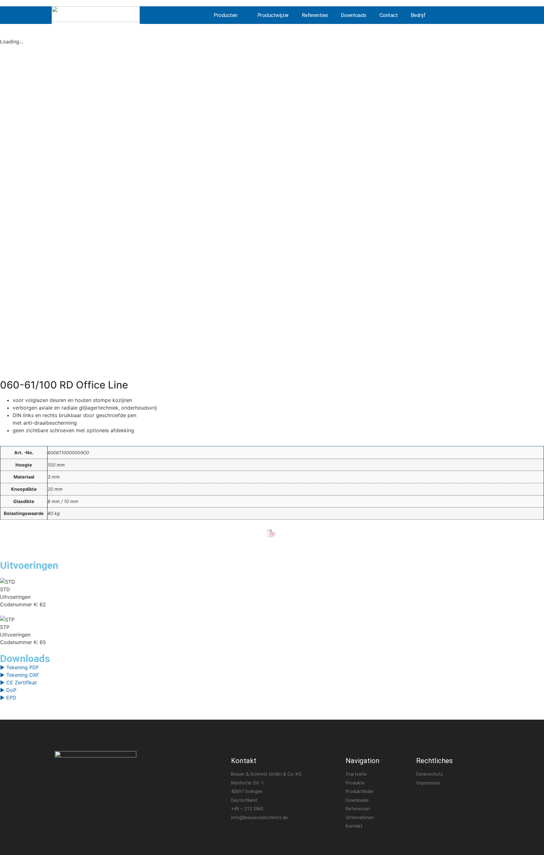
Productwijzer (273, 15)
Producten (225, 15)
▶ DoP (8, 690)
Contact (388, 15)
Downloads (353, 15)
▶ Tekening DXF (19, 675)
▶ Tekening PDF (19, 667)
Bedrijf (418, 15)
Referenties (315, 15)
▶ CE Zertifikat (18, 682)
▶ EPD (8, 697)
